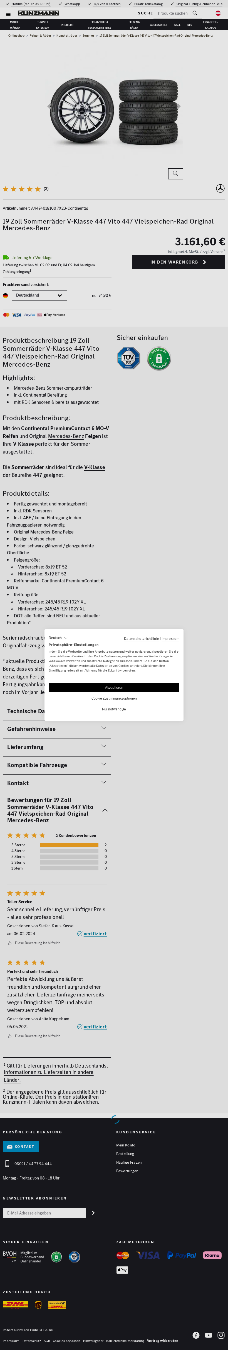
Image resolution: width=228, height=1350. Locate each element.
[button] (58, 638)
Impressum (170, 638)
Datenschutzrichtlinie (141, 638)
